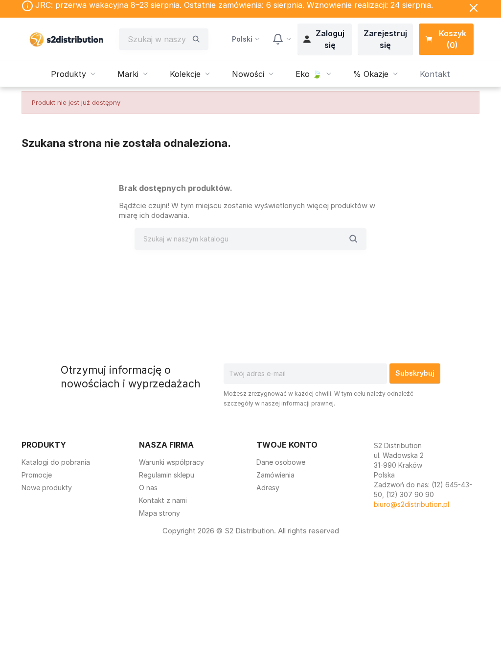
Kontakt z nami (163, 500)
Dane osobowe (280, 462)
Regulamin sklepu (166, 475)
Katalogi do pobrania (56, 462)
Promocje (37, 475)
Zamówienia (275, 475)
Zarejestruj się (385, 39)
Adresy (267, 487)
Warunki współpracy (171, 462)
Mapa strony (159, 513)
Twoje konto (287, 445)
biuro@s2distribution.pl (411, 504)
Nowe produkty (47, 487)
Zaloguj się (330, 39)
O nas (148, 487)
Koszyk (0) (452, 39)
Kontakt (435, 74)
